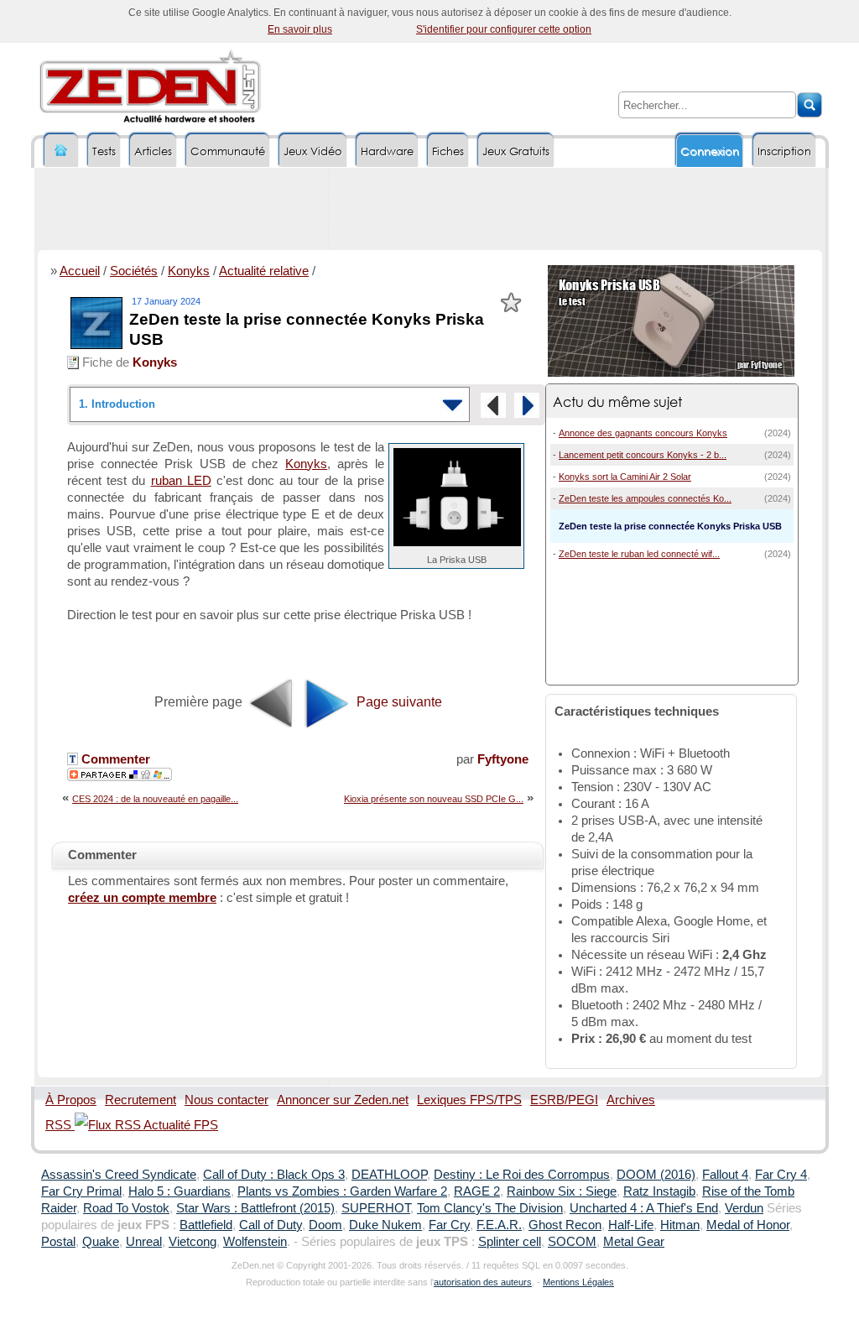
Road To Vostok (126, 1208)
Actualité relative (264, 271)
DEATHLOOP (389, 1174)
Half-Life (630, 1225)
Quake (100, 1241)
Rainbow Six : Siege (562, 1191)
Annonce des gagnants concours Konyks (643, 433)
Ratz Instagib (659, 1191)
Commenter (114, 759)
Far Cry (449, 1225)
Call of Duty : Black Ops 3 (274, 1174)
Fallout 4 (725, 1174)
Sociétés (134, 271)
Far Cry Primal (81, 1191)
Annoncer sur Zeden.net (343, 1100)
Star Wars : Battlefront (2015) (255, 1208)
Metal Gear (633, 1241)
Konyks (189, 271)
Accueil (80, 271)
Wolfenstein (255, 1241)
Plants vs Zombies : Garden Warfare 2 (342, 1191)
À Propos (70, 1100)
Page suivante (397, 702)
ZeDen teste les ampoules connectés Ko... (645, 498)
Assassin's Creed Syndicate (118, 1174)
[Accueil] (61, 150)
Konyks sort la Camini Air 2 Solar (625, 477)
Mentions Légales (578, 1282)
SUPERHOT (375, 1208)
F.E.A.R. (499, 1225)
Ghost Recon (564, 1225)
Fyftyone (502, 759)
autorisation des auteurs (483, 1282)
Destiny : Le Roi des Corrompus (522, 1174)
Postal (58, 1241)
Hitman (680, 1225)
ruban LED (181, 480)
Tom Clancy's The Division (490, 1208)
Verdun (744, 1208)
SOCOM (572, 1241)
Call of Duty (270, 1225)
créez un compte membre (142, 897)
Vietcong (192, 1241)
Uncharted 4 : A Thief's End (644, 1208)
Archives (631, 1100)
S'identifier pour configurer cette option (503, 29)
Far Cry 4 (781, 1174)
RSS (60, 1125)
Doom (325, 1225)
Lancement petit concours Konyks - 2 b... (642, 455)
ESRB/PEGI (564, 1100)
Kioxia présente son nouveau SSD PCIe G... (433, 799)
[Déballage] (526, 405)
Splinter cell (509, 1241)
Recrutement (140, 1100)
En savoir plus (300, 29)
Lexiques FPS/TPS (469, 1100)
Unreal (144, 1241)
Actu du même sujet (617, 401)
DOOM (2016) (656, 1174)
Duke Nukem (385, 1225)
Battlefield (206, 1225)
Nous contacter (226, 1100)
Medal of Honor (747, 1225)
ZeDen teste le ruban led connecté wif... (639, 554)
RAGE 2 (477, 1191)
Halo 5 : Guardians (179, 1191)
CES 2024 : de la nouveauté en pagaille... (155, 799)
